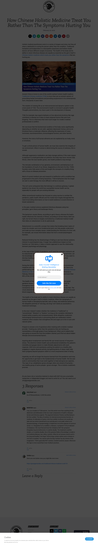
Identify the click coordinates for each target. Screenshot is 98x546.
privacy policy (53, 288)
